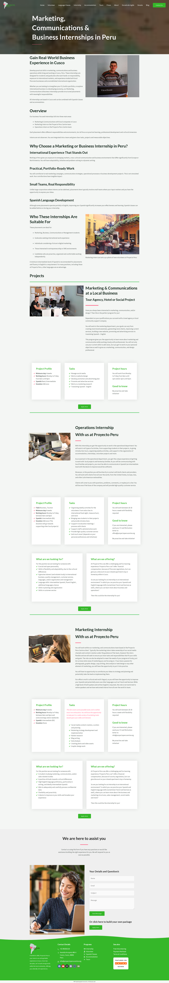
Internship (77, 5)
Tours (101, 5)
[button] (159, 5)
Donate (140, 5)
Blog (147, 5)
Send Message (97, 913)
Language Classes (64, 5)
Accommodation (90, 5)
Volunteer (51, 5)
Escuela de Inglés (128, 5)
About (116, 5)
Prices (109, 5)
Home (42, 5)
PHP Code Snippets (78, 981)
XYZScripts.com (91, 981)
